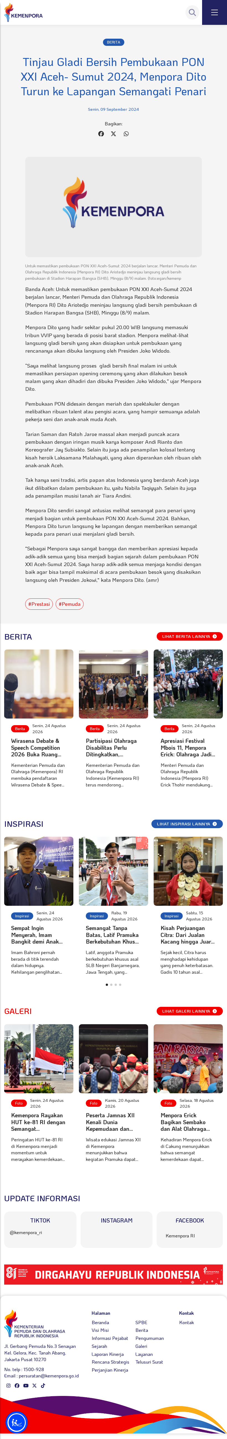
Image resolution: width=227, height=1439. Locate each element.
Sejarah (99, 1346)
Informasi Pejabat (110, 1338)
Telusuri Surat (149, 1362)
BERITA (113, 42)
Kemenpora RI (180, 1235)
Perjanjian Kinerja (110, 1370)
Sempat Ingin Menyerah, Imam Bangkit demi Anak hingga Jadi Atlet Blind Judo (35, 941)
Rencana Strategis (110, 1362)
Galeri (141, 1346)
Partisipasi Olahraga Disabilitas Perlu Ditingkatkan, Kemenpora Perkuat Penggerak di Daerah (112, 754)
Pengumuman (149, 1338)
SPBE (141, 1322)
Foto (19, 1103)
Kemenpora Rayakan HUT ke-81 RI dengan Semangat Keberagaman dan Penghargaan (38, 1128)
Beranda (100, 1322)
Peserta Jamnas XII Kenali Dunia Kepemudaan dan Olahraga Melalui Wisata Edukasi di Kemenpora (110, 1131)
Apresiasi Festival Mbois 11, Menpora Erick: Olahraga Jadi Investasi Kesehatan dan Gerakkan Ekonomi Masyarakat (187, 757)
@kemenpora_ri (26, 1232)
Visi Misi (100, 1330)
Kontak (186, 1322)
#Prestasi (39, 603)
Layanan (144, 1354)
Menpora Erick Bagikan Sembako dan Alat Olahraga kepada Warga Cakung (183, 1128)
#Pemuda (70, 603)
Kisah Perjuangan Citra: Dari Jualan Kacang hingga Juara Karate (187, 938)
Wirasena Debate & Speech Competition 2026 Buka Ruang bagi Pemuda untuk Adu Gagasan (35, 754)
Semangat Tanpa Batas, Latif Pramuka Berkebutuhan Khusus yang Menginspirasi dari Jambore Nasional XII (113, 944)
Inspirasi (22, 915)
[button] (107, 985)
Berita (20, 728)
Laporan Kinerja (108, 1354)
